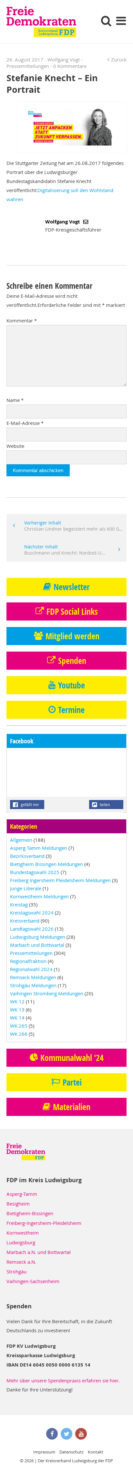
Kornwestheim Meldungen (39, 896)
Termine (71, 710)
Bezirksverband (27, 856)
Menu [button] (121, 20)
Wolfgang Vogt (63, 221)
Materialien (71, 1107)
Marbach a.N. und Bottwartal (38, 1252)
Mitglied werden (72, 636)
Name (15, 400)
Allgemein (21, 840)
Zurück (119, 59)
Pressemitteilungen (27, 66)
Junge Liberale (25, 888)
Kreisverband (24, 920)
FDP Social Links (72, 611)
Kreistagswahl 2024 (32, 912)
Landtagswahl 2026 (32, 928)
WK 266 (18, 1034)
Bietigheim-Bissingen (29, 1213)
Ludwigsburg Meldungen (37, 937)
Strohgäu (16, 1271)
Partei (72, 1082)
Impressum (44, 1452)
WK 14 (17, 1017)
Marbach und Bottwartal (37, 945)
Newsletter (72, 587)
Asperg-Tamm (21, 1194)
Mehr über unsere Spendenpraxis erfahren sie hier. (63, 1380)
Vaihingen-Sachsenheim (32, 1281)
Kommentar (21, 320)
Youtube (71, 685)
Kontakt (95, 1452)
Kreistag (19, 904)
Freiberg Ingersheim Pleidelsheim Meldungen (60, 880)
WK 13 (17, 1009)
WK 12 (17, 1001)
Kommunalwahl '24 (72, 1058)
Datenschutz (71, 1452)
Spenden (72, 660)
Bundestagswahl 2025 (34, 872)
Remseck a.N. (21, 1262)
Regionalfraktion (28, 961)
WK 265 (18, 1025)
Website (15, 446)
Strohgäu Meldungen (33, 985)
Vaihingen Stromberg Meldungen (46, 993)
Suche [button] (106, 20)
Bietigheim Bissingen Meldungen (46, 864)
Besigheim (18, 1203)
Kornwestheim (22, 1232)
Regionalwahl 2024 (31, 969)
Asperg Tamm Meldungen (38, 848)
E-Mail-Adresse (25, 423)
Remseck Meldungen (33, 977)
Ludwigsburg (20, 1242)
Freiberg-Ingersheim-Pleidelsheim (43, 1223)
